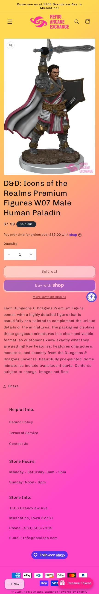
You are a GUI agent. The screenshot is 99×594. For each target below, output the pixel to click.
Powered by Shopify (73, 591)
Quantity (10, 243)
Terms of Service (23, 433)
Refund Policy (21, 422)
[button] (9, 21)
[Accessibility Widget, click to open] (91, 297)
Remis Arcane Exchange (40, 591)
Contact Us (18, 444)
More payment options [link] (49, 296)
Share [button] (13, 386)
